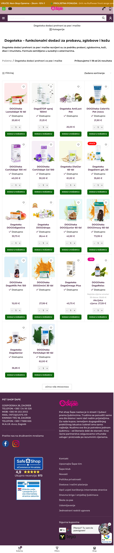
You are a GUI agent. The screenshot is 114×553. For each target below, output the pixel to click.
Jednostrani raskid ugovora (74, 510)
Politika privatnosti (70, 479)
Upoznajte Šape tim (70, 464)
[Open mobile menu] (3, 18)
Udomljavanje (67, 505)
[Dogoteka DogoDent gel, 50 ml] (98, 152)
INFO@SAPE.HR (18, 414)
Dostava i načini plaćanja (73, 484)
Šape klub (64, 469)
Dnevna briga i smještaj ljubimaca (78, 495)
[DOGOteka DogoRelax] (98, 268)
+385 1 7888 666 (22, 421)
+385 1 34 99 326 (23, 408)
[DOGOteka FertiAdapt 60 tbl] (43, 335)
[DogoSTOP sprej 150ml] (43, 94)
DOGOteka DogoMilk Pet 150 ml (16, 285)
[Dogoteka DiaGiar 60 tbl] (70, 152)
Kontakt (63, 458)
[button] (16, 134)
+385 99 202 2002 (18, 411)
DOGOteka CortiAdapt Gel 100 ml (43, 169)
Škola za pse (66, 500)
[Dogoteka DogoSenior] (15, 335)
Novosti (63, 474)
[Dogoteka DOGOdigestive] (15, 210)
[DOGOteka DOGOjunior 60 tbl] (70, 210)
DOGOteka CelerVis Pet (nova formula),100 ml (98, 111)
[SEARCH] (103, 18)
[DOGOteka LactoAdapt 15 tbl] (15, 94)
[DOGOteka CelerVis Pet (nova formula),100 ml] (98, 94)
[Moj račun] (110, 18)
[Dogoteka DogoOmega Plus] (70, 268)
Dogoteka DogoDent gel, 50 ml (98, 169)
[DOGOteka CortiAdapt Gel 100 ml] (43, 152)
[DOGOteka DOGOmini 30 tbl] (43, 268)
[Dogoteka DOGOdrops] (43, 210)
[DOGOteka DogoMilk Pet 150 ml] (15, 268)
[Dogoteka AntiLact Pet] (70, 94)
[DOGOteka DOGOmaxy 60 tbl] (98, 210)
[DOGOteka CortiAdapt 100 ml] (15, 152)
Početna (7, 60)
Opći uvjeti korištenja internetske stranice (83, 490)
